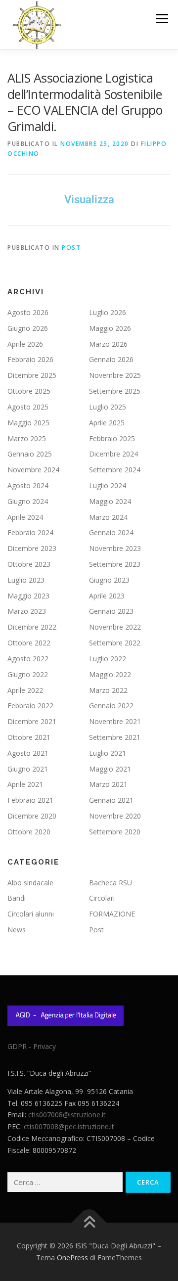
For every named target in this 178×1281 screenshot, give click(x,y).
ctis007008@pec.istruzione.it (69, 1126)
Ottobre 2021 (28, 737)
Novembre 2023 (115, 548)
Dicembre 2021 (31, 721)
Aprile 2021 (25, 784)
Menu (161, 18)
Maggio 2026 (110, 328)
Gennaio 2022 (111, 705)
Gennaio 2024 (111, 532)
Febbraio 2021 (30, 800)
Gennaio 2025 (29, 453)
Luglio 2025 (107, 407)
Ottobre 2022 (28, 642)
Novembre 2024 (33, 469)
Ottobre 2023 (28, 564)
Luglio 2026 (107, 312)
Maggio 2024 (110, 501)
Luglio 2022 (107, 658)
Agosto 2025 (27, 407)
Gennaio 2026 (111, 359)
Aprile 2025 (107, 422)
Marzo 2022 (108, 690)
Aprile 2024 (25, 517)
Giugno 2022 (27, 674)
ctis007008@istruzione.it (67, 1114)
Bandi (16, 898)
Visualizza (89, 199)
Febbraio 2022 (30, 705)
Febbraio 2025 (112, 438)
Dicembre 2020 (31, 816)
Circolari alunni (30, 913)
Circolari (102, 898)
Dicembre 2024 (113, 453)
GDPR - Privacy (31, 1046)
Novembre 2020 (115, 816)
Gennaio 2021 (111, 800)
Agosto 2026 (27, 312)
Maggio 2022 (110, 674)
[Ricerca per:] (65, 1182)
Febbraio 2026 (30, 359)
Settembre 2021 (114, 737)
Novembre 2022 (115, 627)
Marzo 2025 (26, 438)
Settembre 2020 (114, 831)
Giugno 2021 (27, 769)
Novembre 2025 (115, 375)
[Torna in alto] (89, 1222)
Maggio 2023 (28, 595)
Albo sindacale (30, 882)
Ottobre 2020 (28, 831)
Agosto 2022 (27, 658)
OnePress (72, 1257)
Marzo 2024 (108, 517)
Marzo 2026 (108, 344)
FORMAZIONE (112, 913)
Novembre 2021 (115, 721)
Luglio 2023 (25, 580)
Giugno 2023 (109, 580)
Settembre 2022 (114, 642)
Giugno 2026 (27, 328)
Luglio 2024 (107, 485)
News (16, 929)
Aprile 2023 (107, 595)
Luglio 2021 (107, 753)
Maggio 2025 (28, 422)
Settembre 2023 (114, 564)
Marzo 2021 (108, 784)
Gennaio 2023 (111, 611)
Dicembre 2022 (31, 627)
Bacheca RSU (110, 882)
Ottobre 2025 (28, 391)
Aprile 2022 (25, 690)
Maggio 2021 (110, 769)
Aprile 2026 (25, 344)
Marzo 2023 (26, 611)
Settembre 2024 (114, 469)
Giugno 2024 (27, 501)
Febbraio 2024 (30, 532)
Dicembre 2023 (31, 548)
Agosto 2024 (27, 485)
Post (71, 247)
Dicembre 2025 (31, 375)
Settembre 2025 (114, 391)
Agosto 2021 (27, 753)
